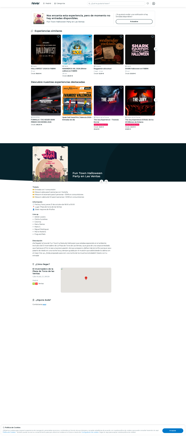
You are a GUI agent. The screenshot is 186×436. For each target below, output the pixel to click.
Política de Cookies (9, 432)
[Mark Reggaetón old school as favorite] (121, 36)
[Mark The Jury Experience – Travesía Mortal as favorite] (121, 88)
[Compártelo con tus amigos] (101, 182)
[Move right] (156, 49)
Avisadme (134, 21)
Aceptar (172, 431)
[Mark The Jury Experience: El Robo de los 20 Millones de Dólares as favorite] (152, 88)
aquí (44, 304)
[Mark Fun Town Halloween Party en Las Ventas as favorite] (106, 182)
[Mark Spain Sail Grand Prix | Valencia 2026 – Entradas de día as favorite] (90, 88)
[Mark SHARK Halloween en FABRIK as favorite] (152, 36)
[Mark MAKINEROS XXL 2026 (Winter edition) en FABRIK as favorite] (90, 36)
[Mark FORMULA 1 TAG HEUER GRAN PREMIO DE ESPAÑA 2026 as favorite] (58, 88)
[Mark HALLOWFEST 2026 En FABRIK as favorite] (58, 36)
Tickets (133, 180)
